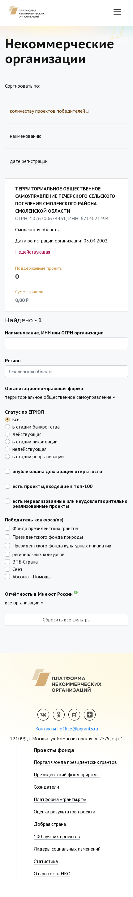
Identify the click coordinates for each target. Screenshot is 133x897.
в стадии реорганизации (38, 456)
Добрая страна (50, 824)
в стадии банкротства (36, 426)
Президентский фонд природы (67, 774)
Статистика (46, 861)
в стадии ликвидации (35, 441)
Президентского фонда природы (47, 536)
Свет (17, 569)
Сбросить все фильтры (67, 619)
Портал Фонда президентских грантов (75, 762)
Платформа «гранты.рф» (60, 799)
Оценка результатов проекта (64, 811)
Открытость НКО (52, 873)
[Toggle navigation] (117, 12)
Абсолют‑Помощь (31, 576)
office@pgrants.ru (79, 728)
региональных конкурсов (38, 554)
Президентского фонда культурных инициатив (61, 545)
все (15, 419)
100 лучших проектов (57, 836)
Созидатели (46, 787)
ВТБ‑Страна (25, 561)
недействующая (29, 448)
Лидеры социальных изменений (67, 849)
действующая (26, 434)
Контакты (45, 728)
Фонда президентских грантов (45, 528)
